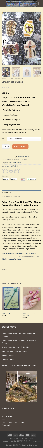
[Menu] (3, 3)
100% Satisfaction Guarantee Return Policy (18, 254)
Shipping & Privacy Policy (12, 442)
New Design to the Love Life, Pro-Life (15, 347)
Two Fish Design (8, 359)
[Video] (4, 61)
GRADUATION (13, 166)
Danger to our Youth (9, 355)
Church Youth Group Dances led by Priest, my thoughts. (18, 335)
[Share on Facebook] (7, 171)
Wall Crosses (20, 78)
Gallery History (26, 439)
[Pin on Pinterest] (14, 171)
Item (3, 138)
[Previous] (5, 38)
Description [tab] (6, 192)
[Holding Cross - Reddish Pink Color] (32, 298)
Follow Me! (6, 425)
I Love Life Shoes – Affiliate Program (15, 351)
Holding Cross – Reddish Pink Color (31, 315)
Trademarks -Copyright (21, 440)
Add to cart (20, 146)
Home (4, 78)
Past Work (37, 442)
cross (10, 78)
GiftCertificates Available (11, 259)
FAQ (30, 442)
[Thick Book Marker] (11, 298)
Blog (25, 442)
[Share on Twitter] (11, 171)
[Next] (38, 38)
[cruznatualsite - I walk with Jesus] (21, 3)
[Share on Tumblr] (18, 171)
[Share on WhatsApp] (3, 171)
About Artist (14, 439)
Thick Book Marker (8, 314)
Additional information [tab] (11, 197)
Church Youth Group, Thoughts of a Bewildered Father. (19, 341)
